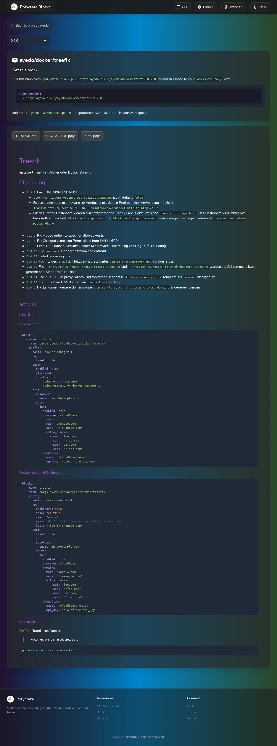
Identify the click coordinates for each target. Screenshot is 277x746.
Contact (192, 718)
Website (102, 718)
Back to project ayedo (32, 25)
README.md (26, 136)
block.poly (92, 136)
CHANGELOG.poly (60, 136)
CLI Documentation (109, 706)
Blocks (101, 712)
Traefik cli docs (66, 271)
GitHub (191, 706)
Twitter (191, 712)
